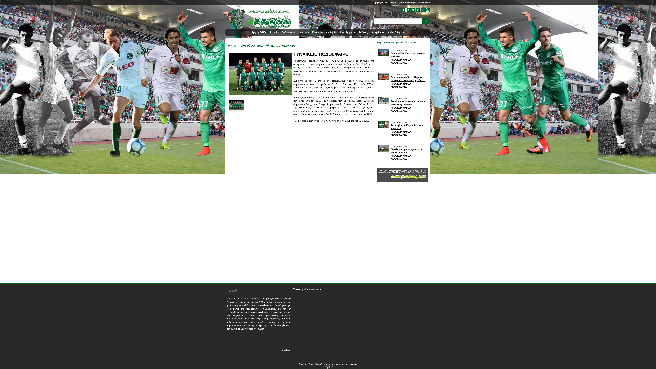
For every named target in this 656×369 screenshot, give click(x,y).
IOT (328, 368)
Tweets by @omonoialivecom (307, 289)
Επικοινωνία (423, 3)
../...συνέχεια (284, 350)
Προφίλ (392, 3)
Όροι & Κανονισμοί (406, 3)
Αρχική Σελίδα (380, 3)
